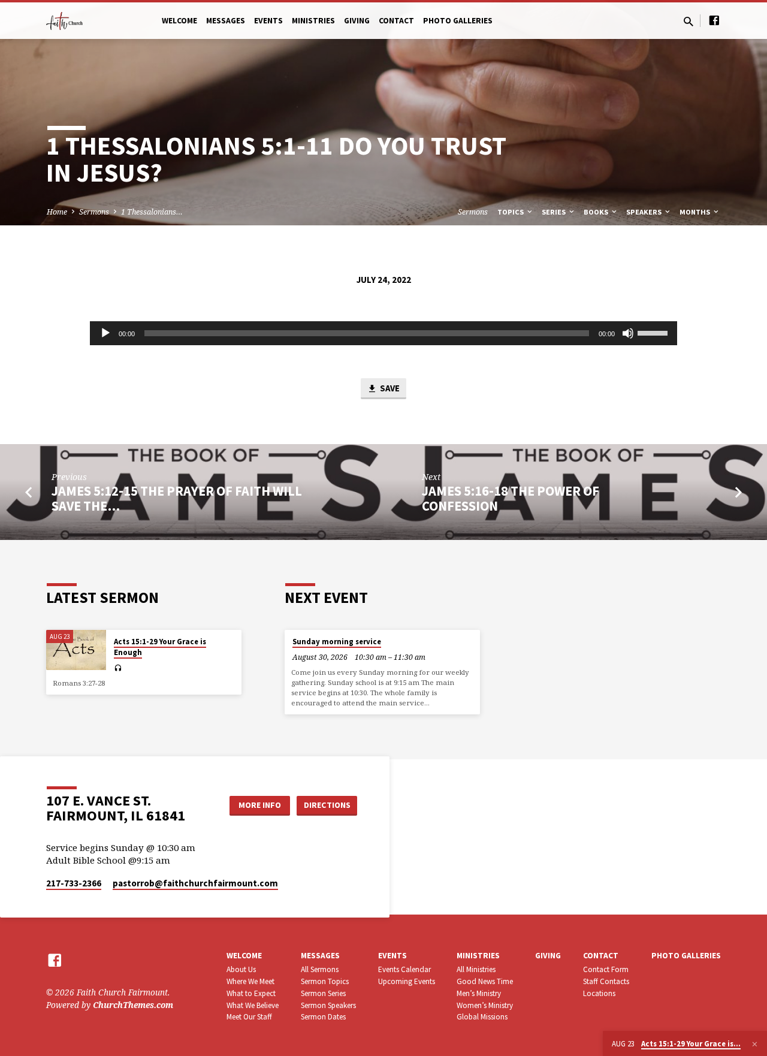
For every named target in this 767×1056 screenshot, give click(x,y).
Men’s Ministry (479, 993)
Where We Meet (250, 981)
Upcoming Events (406, 981)
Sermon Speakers (328, 1005)
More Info (259, 804)
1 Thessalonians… (152, 212)
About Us (241, 969)
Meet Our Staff (249, 1017)
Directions (327, 804)
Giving (357, 21)
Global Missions (482, 1017)
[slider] (654, 332)
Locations (599, 993)
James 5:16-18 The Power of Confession (510, 498)
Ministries (313, 21)
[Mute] (628, 333)
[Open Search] (688, 21)
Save (389, 388)
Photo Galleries (458, 21)
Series (554, 211)
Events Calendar (404, 969)
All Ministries (476, 969)
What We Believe (253, 1005)
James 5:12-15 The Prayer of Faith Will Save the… (177, 498)
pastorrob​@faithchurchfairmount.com (195, 883)
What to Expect (251, 993)
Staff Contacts (606, 981)
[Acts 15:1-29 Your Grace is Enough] (76, 650)
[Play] (105, 333)
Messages (225, 21)
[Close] (755, 1044)
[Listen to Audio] (118, 668)
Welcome (179, 21)
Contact (396, 21)
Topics (511, 211)
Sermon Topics (325, 981)
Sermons (94, 212)
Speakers (644, 211)
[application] (383, 333)
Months (696, 211)
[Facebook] (714, 20)
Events (268, 21)
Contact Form (606, 969)
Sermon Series (323, 993)
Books (597, 211)
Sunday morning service (336, 641)
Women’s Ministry (485, 1005)
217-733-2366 (73, 883)
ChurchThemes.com (133, 1004)
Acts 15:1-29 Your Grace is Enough (160, 646)
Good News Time (485, 981)
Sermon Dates (323, 1017)
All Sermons (320, 969)
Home (57, 212)
